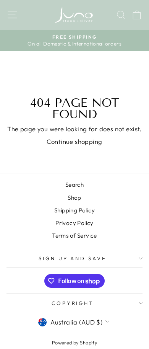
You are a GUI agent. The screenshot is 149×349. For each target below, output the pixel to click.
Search (74, 184)
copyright (73, 303)
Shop (74, 197)
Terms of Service (74, 235)
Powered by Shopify (74, 342)
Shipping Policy (74, 210)
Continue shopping (74, 141)
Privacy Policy (74, 223)
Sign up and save (73, 258)
